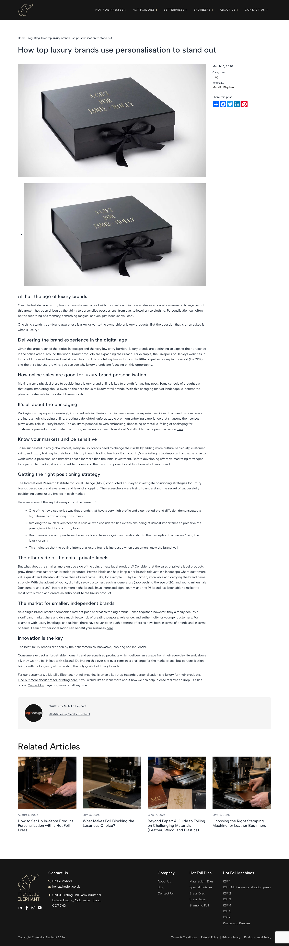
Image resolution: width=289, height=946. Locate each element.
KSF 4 (227, 905)
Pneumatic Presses (236, 923)
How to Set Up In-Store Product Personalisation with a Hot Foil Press (45, 825)
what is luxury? (29, 330)
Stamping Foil (199, 905)
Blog (215, 77)
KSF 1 (226, 881)
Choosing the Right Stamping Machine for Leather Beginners (239, 823)
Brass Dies (197, 893)
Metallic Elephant (224, 87)
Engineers (202, 9)
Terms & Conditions (184, 937)
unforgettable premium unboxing (120, 418)
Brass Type (197, 899)
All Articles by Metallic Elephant (69, 714)
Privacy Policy (231, 937)
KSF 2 (227, 893)
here (180, 429)
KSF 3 (227, 899)
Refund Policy (209, 937)
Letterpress (174, 9)
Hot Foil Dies (144, 9)
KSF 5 (227, 911)
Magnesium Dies (202, 881)
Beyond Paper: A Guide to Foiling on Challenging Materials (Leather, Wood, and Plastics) (176, 825)
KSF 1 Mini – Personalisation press (247, 887)
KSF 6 (227, 917)
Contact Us (255, 9)
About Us (227, 9)
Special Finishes (201, 887)
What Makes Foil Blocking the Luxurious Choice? (108, 823)
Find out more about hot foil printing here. (48, 680)
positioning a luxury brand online (87, 383)
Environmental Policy (257, 937)
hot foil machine (85, 675)
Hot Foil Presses (109, 9)
